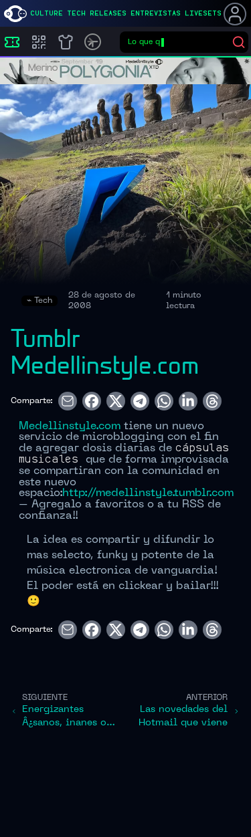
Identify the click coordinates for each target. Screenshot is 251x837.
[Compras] (39, 42)
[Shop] (66, 42)
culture (46, 13)
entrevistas (156, 13)
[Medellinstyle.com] (15, 13)
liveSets (203, 13)
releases (108, 13)
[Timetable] (92, 41)
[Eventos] (12, 42)
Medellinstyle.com (69, 426)
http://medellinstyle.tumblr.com (148, 493)
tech (76, 13)
